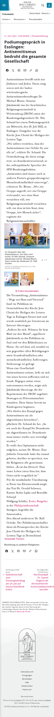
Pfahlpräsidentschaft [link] (26, 505)
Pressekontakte (35, 19)
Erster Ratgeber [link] (38, 501)
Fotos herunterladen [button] (28, 291)
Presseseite (8, 14)
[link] (22, 545)
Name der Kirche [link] (23, 611)
